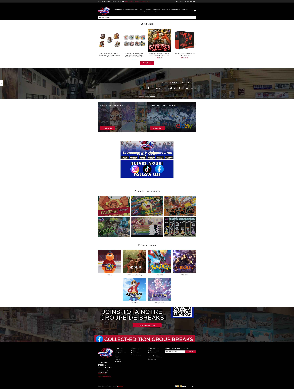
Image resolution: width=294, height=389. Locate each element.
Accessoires (118, 359)
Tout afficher (147, 63)
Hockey (109, 275)
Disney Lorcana (159, 302)
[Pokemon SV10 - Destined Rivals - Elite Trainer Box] (184, 40)
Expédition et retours (153, 353)
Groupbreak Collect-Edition (147, 325)
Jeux (116, 355)
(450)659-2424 (128, 1)
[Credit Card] (176, 386)
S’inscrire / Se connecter (190, 1)
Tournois (117, 357)
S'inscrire (133, 351)
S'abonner (190, 351)
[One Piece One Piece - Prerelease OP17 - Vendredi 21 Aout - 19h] (159, 40)
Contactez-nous (156, 11)
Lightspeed (120, 386)
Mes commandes (135, 353)
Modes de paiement (153, 355)
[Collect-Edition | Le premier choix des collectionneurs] (105, 10)
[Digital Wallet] (184, 386)
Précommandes (119, 351)
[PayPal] (178, 386)
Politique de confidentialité (154, 357)
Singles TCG (185, 9)
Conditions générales (153, 351)
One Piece (134, 302)
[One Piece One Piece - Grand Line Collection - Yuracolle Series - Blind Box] (109, 40)
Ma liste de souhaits (136, 355)
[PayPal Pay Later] (181, 386)
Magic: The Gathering (134, 275)
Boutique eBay (146, 11)
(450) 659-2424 (102, 373)
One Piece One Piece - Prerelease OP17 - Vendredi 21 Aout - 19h (159, 54)
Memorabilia (118, 361)
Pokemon (159, 275)
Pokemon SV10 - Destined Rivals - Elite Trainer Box (184, 54)
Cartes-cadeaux (176, 9)
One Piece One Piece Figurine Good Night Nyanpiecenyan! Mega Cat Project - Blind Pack (134, 55)
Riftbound (184, 275)
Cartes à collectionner (120, 353)
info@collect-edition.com (141, 1)
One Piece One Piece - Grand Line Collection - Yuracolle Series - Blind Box (109, 55)
